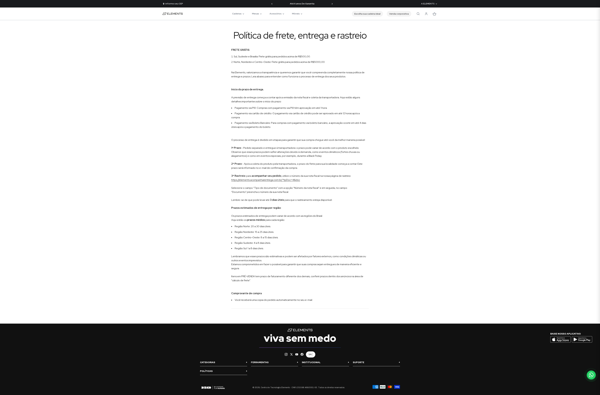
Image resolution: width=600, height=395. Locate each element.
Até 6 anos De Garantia (302, 3)
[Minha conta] (426, 14)
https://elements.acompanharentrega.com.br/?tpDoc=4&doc (265, 180)
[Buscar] (418, 14)
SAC (310, 354)
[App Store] (560, 342)
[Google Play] (582, 342)
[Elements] (172, 14)
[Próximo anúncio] (332, 4)
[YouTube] (296, 354)
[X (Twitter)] (291, 354)
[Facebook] (302, 354)
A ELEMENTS (428, 3)
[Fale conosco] (591, 375)
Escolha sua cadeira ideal (367, 13)
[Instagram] (286, 354)
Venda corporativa (399, 13)
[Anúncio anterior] (272, 4)
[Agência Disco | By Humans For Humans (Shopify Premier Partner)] (212, 387)
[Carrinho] (434, 14)
